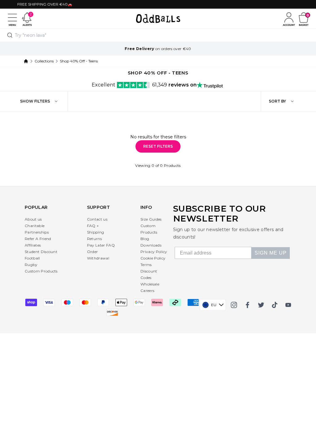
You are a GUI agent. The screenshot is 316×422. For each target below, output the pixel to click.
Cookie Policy (152, 258)
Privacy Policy (153, 251)
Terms (146, 264)
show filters (35, 101)
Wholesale (149, 284)
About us (33, 219)
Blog (144, 238)
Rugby (31, 264)
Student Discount (41, 251)
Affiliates (33, 245)
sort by (277, 101)
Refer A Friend (38, 238)
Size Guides (151, 219)
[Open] (12, 18)
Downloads (150, 245)
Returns (94, 238)
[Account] (288, 18)
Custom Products (41, 271)
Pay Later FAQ (101, 245)
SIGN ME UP (271, 252)
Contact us (97, 219)
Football (32, 258)
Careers (147, 290)
